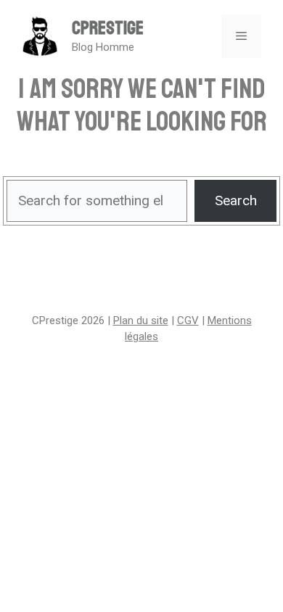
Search (236, 200)
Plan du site (140, 320)
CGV (188, 320)
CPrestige (108, 28)
